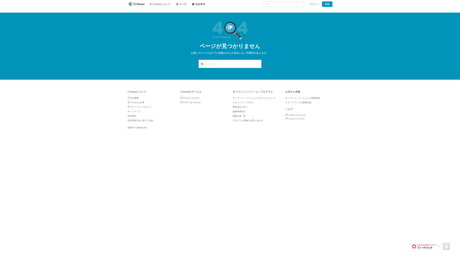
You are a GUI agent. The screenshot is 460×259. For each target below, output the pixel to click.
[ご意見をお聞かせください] (427, 246)
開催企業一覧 (239, 116)
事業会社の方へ (240, 107)
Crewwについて (161, 4)
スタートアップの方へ (243, 102)
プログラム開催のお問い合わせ (248, 120)
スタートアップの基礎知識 (298, 102)
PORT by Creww (191, 102)
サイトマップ (134, 111)
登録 (327, 4)
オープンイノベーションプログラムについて (254, 98)
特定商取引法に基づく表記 (140, 120)
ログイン (314, 4)
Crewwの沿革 (137, 102)
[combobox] (283, 4)
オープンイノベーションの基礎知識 (302, 98)
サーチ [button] (182, 4)
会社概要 (134, 98)
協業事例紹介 (239, 111)
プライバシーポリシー (141, 107)
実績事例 (199, 4)
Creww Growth (190, 98)
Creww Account (297, 115)
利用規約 (132, 116)
